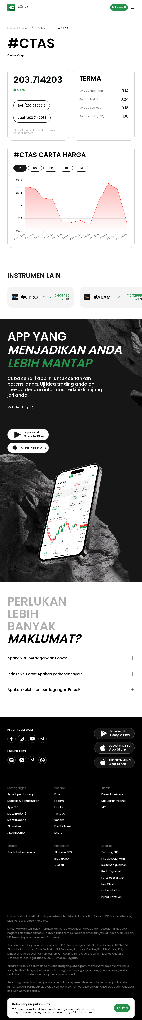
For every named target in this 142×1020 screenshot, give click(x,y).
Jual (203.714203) (32, 117)
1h (20, 168)
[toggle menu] (132, 7)
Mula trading (18, 407)
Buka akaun (119, 7)
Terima (122, 1008)
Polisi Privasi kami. (83, 1012)
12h (51, 168)
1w (81, 168)
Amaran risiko (16, 966)
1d (66, 168)
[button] (71, 658)
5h (35, 168)
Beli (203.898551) (31, 105)
